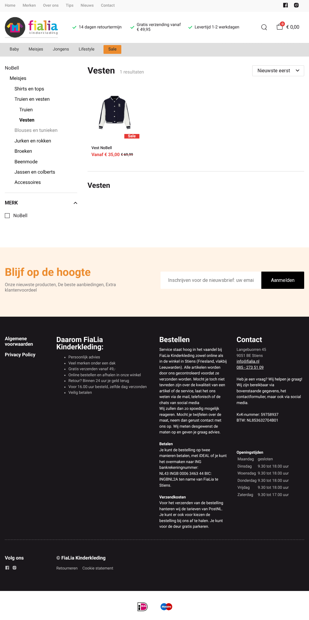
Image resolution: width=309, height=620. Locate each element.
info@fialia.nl (248, 361)
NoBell (20, 215)
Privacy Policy (20, 354)
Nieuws (87, 5)
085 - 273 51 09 (250, 367)
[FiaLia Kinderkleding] (31, 27)
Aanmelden (283, 280)
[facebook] (285, 6)
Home (10, 5)
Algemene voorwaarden (19, 341)
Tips (69, 5)
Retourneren (67, 568)
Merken (29, 5)
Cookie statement (97, 568)
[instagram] (296, 6)
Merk (11, 203)
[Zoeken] (264, 27)
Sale (112, 49)
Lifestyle (86, 49)
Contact (108, 5)
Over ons (51, 5)
